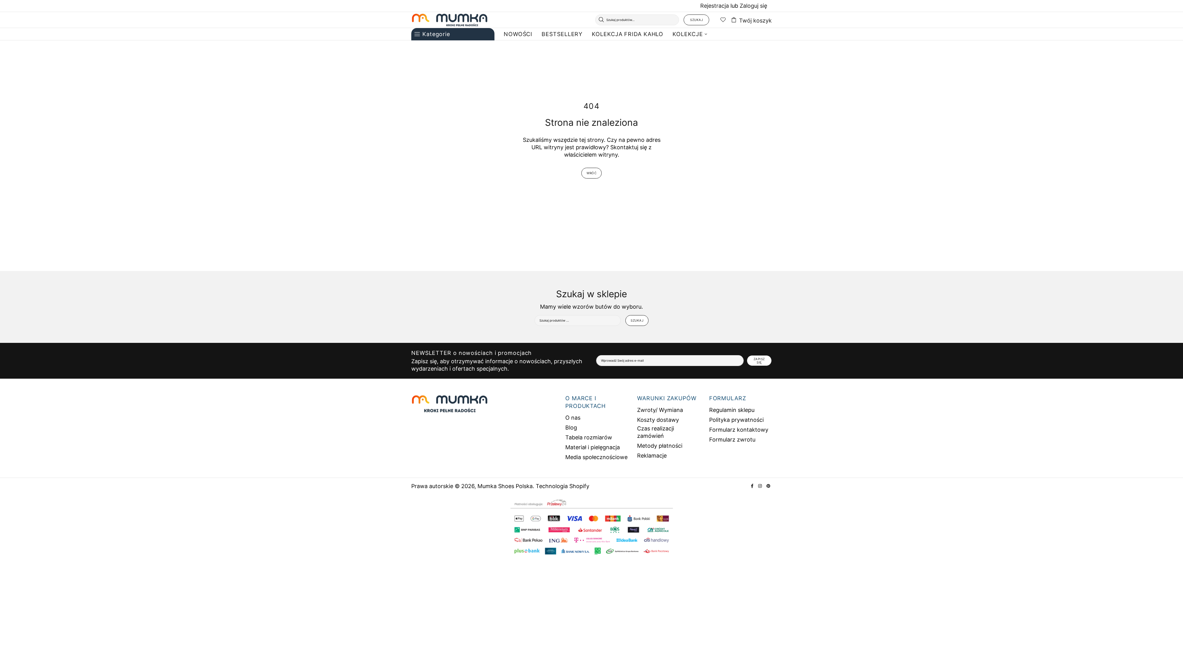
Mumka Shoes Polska (449, 20)
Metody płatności (659, 445)
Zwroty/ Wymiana (660, 410)
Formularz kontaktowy (738, 429)
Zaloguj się (753, 5)
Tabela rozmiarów (588, 437)
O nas (572, 417)
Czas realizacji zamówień (655, 432)
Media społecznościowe (596, 457)
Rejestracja (714, 5)
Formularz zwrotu (732, 439)
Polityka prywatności (736, 420)
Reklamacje (652, 455)
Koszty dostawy (658, 420)
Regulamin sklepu (731, 410)
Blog (571, 427)
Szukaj (696, 20)
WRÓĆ (591, 173)
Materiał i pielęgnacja (592, 447)
